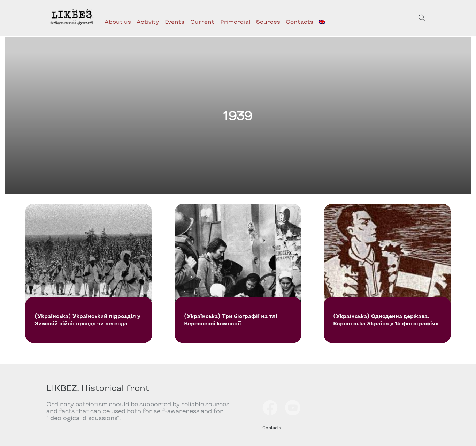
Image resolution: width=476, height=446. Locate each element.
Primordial (235, 21)
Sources (268, 21)
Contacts (299, 21)
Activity (148, 21)
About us (118, 21)
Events (174, 21)
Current (202, 21)
